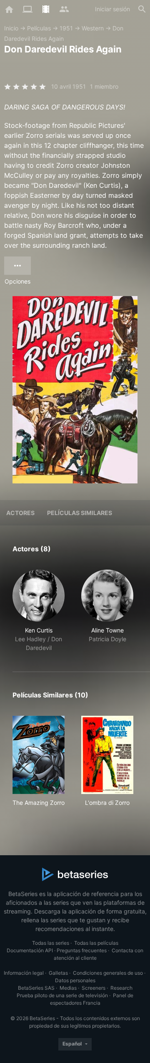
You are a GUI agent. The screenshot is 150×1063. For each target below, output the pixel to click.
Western (93, 28)
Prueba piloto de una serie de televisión (62, 995)
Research (121, 988)
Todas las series (50, 943)
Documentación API (30, 950)
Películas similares (79, 512)
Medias (68, 988)
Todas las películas (96, 943)
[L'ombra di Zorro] (107, 755)
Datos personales (75, 980)
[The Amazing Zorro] (38, 755)
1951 (66, 28)
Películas (39, 28)
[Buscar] (142, 9)
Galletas (58, 973)
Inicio (11, 28)
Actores (20, 512)
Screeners (93, 988)
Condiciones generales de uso (108, 973)
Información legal (24, 973)
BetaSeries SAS (36, 988)
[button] (38, 611)
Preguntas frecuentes (82, 950)
